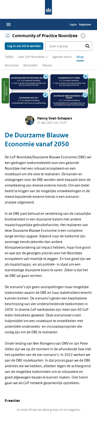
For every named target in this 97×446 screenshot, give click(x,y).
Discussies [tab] (12, 65)
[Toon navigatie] (8, 24)
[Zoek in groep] (87, 46)
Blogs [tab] (80, 57)
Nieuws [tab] (47, 65)
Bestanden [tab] (30, 65)
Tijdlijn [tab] (9, 57)
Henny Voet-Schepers (54, 118)
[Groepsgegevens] (83, 36)
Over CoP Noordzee (31, 57)
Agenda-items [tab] (62, 57)
